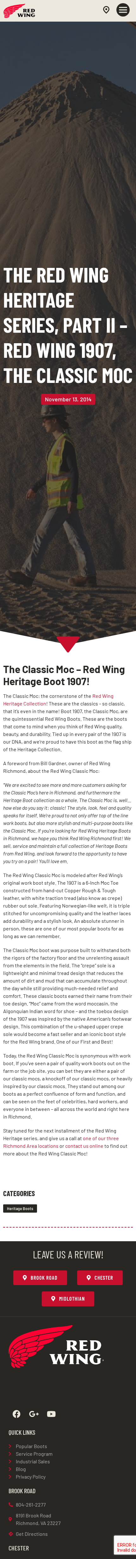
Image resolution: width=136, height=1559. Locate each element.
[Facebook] (16, 1414)
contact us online (84, 1146)
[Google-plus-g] (34, 1414)
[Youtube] (51, 1414)
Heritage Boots (20, 1208)
